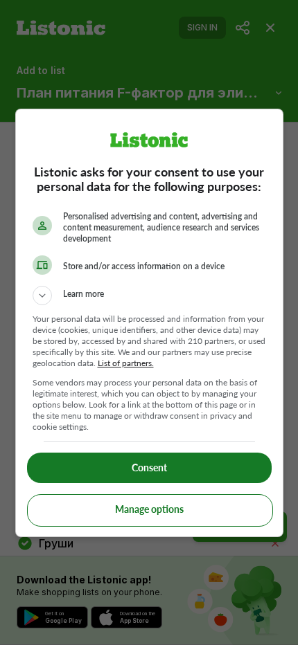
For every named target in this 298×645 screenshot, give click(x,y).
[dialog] (149, 323)
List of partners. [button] (126, 363)
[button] (149, 295)
